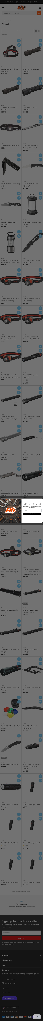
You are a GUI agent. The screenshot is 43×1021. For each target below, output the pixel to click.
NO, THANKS (32, 517)
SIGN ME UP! (32, 513)
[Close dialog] (41, 500)
